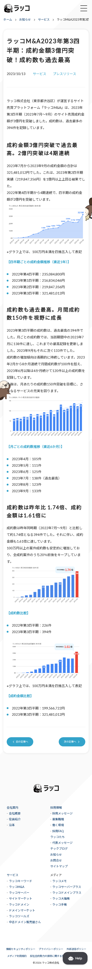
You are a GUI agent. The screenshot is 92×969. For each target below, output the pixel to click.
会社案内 (12, 807)
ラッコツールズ (19, 916)
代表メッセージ (62, 842)
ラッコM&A (16, 887)
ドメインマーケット (22, 910)
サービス (12, 875)
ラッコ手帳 (59, 904)
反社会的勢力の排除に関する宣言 (48, 955)
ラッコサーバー (19, 892)
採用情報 (56, 807)
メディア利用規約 (17, 955)
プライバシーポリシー (51, 949)
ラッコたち (57, 837)
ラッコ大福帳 (61, 898)
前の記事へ (22, 741)
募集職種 (58, 819)
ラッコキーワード (20, 881)
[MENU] (84, 8)
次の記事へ (70, 741)
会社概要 (15, 813)
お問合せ (56, 860)
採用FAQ (58, 831)
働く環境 (58, 825)
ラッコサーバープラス (66, 887)
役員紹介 (15, 819)
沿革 (12, 825)
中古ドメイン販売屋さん (25, 922)
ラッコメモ (59, 881)
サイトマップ (59, 866)
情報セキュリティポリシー (20, 949)
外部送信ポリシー (76, 949)
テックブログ (59, 848)
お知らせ (56, 854)
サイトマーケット (20, 898)
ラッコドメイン (19, 904)
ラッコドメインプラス (66, 892)
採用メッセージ (62, 813)
